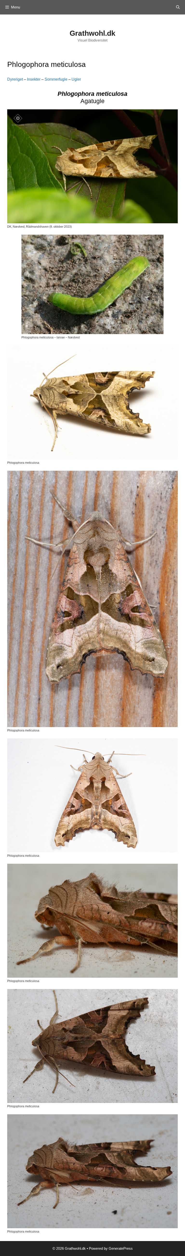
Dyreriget (15, 79)
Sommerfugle (56, 79)
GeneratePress (121, 1248)
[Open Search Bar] (178, 7)
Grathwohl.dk (92, 33)
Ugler (76, 79)
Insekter (33, 79)
